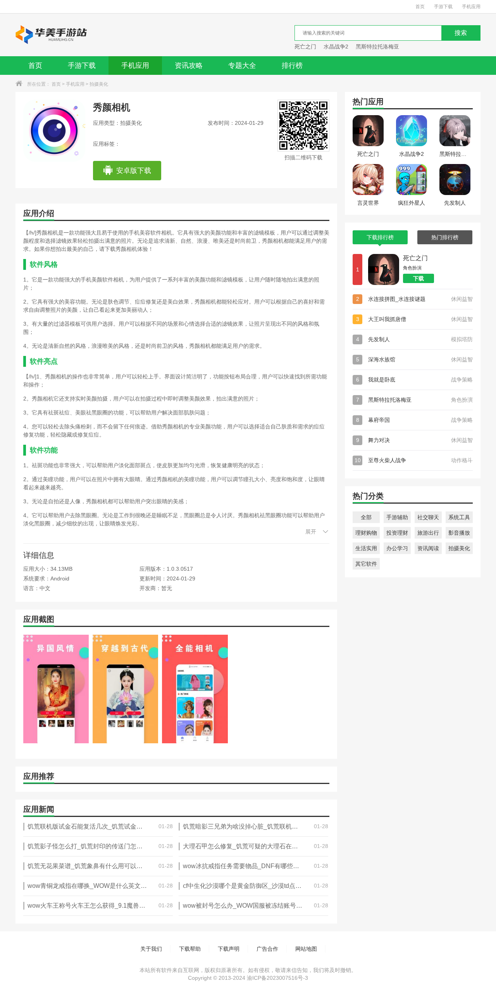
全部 (366, 517)
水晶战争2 (336, 46)
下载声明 (228, 949)
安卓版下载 (133, 170)
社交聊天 (428, 517)
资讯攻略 (189, 65)
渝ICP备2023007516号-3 (277, 978)
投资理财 (397, 533)
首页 (420, 6)
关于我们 (151, 949)
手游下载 (443, 6)
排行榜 (292, 65)
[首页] (52, 35)
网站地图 (306, 949)
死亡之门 (305, 46)
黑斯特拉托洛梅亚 (377, 46)
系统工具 (459, 517)
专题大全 (242, 65)
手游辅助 (397, 517)
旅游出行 (428, 533)
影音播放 (459, 533)
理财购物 (366, 533)
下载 (418, 278)
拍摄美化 (99, 84)
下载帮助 (190, 949)
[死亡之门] (383, 269)
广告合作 (267, 949)
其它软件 (366, 564)
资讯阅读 (428, 548)
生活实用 (366, 548)
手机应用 (471, 6)
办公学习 (397, 548)
